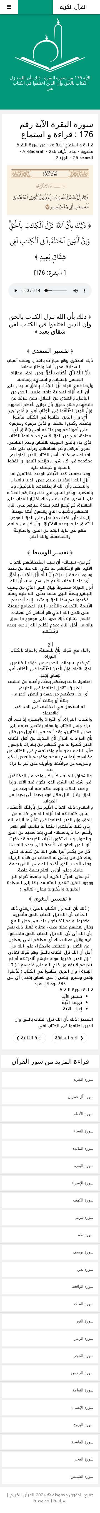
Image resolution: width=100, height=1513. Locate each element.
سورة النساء (84, 1131)
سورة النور (85, 1321)
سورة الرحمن (82, 1372)
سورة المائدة (83, 1148)
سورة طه (86, 1234)
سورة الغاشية (82, 1442)
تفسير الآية (71, 996)
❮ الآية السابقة (69, 1038)
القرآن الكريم (73, 7)
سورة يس (85, 1269)
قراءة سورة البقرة (76, 990)
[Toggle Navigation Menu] (9, 7)
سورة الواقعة (83, 1286)
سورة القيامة (83, 1390)
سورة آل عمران (81, 1096)
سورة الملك (84, 1303)
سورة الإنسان (83, 1407)
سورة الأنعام (83, 1113)
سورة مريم (84, 1217)
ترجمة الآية (72, 1002)
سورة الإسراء (82, 1183)
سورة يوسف (83, 1252)
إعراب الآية (72, 1009)
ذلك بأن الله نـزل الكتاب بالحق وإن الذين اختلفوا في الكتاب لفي (54, 1022)
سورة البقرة (84, 1079)
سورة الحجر (84, 1355)
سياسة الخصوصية (50, 1501)
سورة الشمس (82, 1476)
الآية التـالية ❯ (29, 1038)
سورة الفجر (84, 1459)
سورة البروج (83, 1424)
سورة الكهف (83, 1200)
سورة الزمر (84, 1338)
